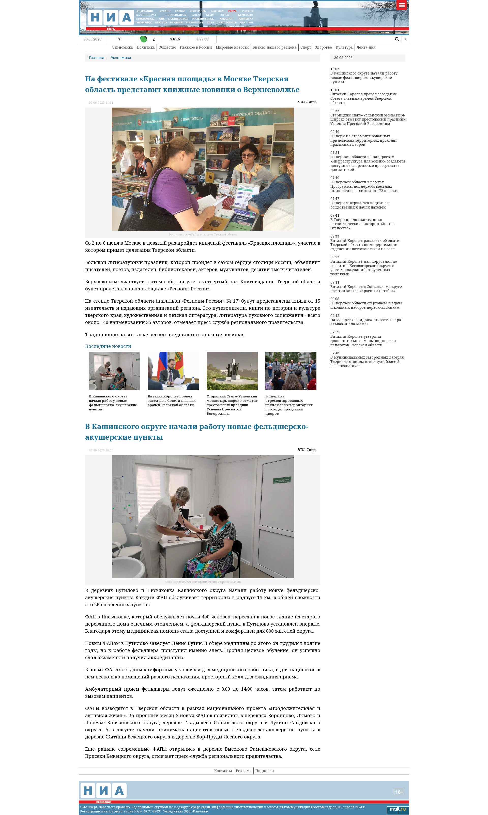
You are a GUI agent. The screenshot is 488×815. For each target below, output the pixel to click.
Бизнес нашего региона (275, 47)
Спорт (305, 47)
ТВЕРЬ (232, 11)
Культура (344, 47)
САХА (210, 22)
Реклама (244, 770)
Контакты (223, 770)
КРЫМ (210, 14)
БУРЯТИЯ (176, 22)
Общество (167, 47)
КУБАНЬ (164, 11)
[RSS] (405, 39)
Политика (146, 47)
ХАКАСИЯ (225, 18)
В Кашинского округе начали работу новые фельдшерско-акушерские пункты (364, 77)
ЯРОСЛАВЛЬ (198, 11)
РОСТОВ (247, 11)
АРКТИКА (217, 11)
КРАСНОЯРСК (145, 18)
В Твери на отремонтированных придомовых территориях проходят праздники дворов (363, 140)
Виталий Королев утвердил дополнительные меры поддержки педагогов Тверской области (363, 340)
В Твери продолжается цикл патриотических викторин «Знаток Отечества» (362, 224)
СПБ (162, 18)
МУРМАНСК (144, 22)
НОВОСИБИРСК (175, 14)
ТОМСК (225, 14)
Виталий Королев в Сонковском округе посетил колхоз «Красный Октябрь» (366, 289)
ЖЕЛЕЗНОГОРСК (203, 18)
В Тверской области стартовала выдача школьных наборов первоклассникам (366, 305)
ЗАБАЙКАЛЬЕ (195, 22)
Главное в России (196, 47)
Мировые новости (232, 47)
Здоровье (323, 47)
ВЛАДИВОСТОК (178, 18)
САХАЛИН (246, 22)
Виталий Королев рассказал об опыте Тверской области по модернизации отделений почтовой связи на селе (364, 245)
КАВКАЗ (180, 11)
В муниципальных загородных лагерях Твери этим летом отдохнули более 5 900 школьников (367, 361)
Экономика (122, 47)
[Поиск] (397, 39)
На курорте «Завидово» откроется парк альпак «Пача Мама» (365, 322)
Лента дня (366, 47)
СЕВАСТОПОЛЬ (227, 22)
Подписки (264, 770)
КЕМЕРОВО (245, 14)
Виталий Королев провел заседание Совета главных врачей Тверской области (363, 98)
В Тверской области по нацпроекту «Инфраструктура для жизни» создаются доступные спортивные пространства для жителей (367, 163)
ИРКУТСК (161, 22)
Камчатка (245, 18)
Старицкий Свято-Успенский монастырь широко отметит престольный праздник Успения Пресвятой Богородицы (367, 119)
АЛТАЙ (196, 14)
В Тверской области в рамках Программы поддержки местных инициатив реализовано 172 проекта (364, 186)
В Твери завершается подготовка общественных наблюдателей (360, 205)
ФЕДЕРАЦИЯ (144, 11)
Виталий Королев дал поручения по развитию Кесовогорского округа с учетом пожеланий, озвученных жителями (363, 267)
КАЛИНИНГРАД (146, 14)
